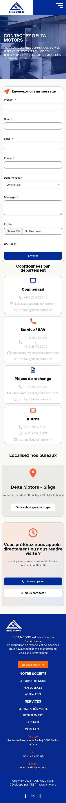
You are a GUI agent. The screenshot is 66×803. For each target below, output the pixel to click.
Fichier (8, 224)
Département (12, 177)
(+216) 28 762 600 (33, 755)
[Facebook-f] (25, 796)
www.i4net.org (47, 784)
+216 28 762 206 (35, 346)
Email (7, 138)
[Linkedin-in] (33, 796)
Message (9, 197)
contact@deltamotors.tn (33, 767)
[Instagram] (40, 796)
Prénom (8, 99)
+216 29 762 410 (35, 338)
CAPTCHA (10, 243)
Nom (7, 119)
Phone (8, 158)
